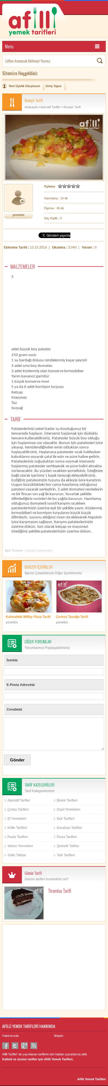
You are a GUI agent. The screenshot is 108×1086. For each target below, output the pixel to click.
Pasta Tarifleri (17, 837)
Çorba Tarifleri (18, 809)
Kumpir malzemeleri (39, 550)
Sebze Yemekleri (20, 846)
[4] (73, 186)
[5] (78, 186)
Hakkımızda (10, 1035)
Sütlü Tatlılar (16, 855)
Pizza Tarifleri (67, 837)
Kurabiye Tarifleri (69, 828)
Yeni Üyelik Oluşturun (24, 86)
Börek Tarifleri (67, 800)
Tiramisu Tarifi (59, 890)
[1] (60, 186)
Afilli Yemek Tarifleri (91, 1079)
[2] (64, 186)
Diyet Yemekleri (68, 809)
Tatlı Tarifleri (66, 855)
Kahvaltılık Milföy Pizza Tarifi (28, 617)
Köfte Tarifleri (17, 828)
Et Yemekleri (16, 819)
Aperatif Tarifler (50, 107)
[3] (69, 186)
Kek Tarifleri (65, 819)
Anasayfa (31, 107)
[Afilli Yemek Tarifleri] (54, 21)
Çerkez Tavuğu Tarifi (72, 617)
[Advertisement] (61, 319)
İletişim (58, 1035)
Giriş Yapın (53, 86)
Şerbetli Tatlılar (68, 846)
